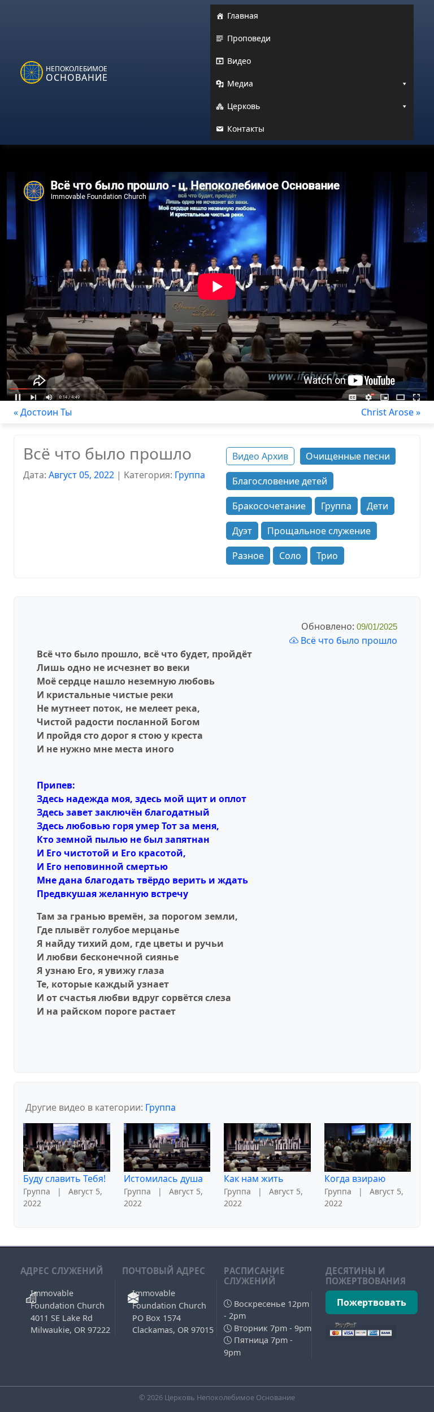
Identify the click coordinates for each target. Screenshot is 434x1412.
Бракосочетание (269, 506)
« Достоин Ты (43, 412)
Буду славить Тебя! (64, 1178)
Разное (248, 555)
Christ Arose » (390, 412)
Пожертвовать (371, 1302)
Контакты (245, 128)
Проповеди (249, 38)
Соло (290, 555)
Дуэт (242, 531)
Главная (242, 15)
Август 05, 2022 (81, 475)
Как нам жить (254, 1178)
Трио (327, 555)
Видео (239, 60)
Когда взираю (354, 1178)
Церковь (243, 106)
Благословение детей (279, 481)
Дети (377, 506)
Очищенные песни (348, 456)
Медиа (240, 83)
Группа (190, 475)
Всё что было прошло (347, 640)
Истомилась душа (163, 1178)
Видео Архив (260, 456)
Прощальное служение (319, 531)
